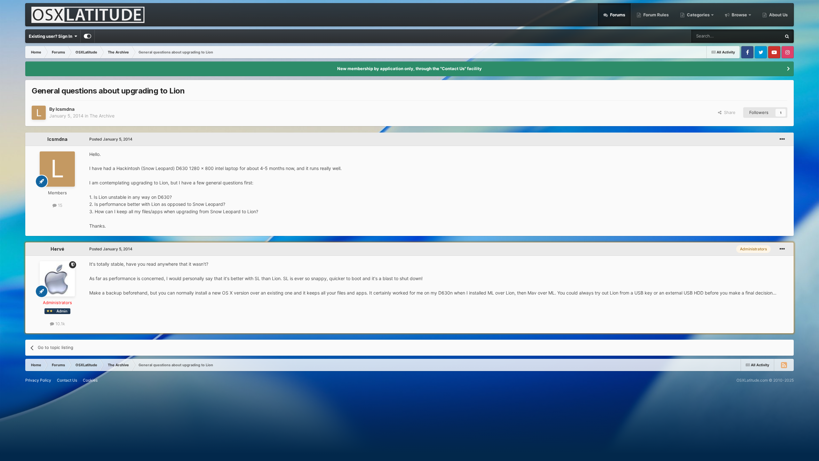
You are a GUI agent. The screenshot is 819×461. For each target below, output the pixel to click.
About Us (778, 14)
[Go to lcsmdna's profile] (39, 113)
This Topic (762, 36)
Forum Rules (655, 14)
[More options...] (782, 139)
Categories (698, 14)
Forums (617, 14)
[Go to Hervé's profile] (57, 278)
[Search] (787, 36)
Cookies (90, 380)
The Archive (102, 115)
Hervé (57, 249)
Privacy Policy (38, 380)
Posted (110, 139)
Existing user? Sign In (51, 36)
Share (728, 112)
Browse (739, 14)
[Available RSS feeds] (784, 365)
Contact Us (67, 380)
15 (59, 205)
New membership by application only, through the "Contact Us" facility (409, 68)
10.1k (59, 323)
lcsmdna (65, 109)
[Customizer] (87, 36)
